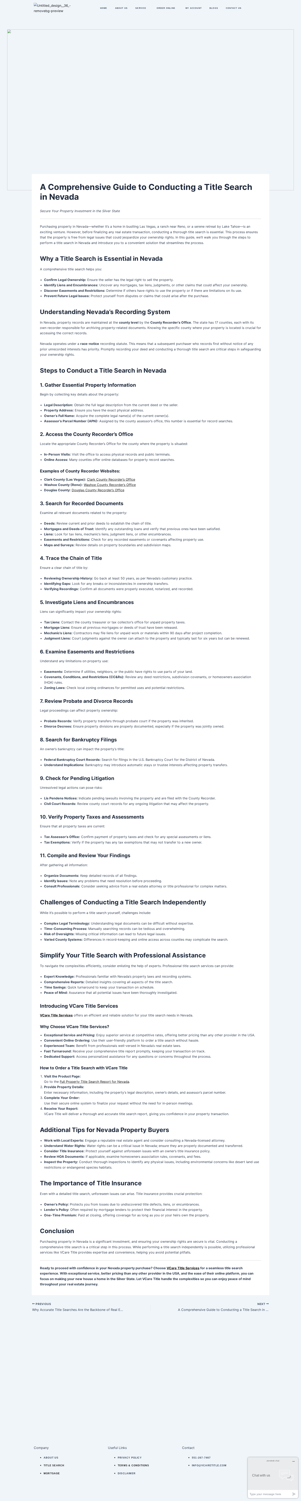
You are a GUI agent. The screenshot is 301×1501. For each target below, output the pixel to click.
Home (103, 8)
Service (140, 8)
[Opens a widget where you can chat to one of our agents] (273, 1478)
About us (121, 8)
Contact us (233, 8)
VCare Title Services (56, 1015)
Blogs (213, 8)
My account (194, 8)
